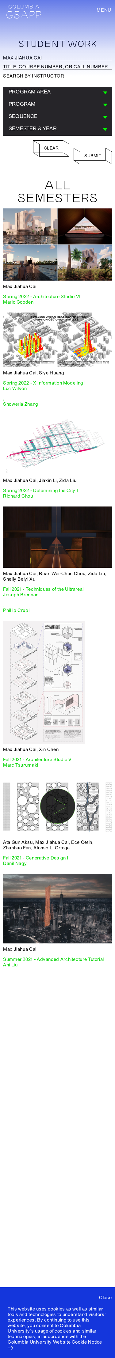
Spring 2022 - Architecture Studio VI (42, 296)
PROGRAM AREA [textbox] (30, 92)
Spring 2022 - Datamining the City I (40, 490)
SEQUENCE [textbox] (23, 116)
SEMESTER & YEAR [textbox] (33, 128)
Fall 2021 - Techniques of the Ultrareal (43, 589)
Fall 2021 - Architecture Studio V (37, 759)
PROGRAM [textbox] (22, 104)
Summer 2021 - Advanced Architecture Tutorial (53, 959)
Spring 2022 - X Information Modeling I (44, 383)
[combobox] (57, 93)
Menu (104, 10)
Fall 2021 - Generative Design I (35, 858)
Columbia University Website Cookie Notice (55, 1342)
